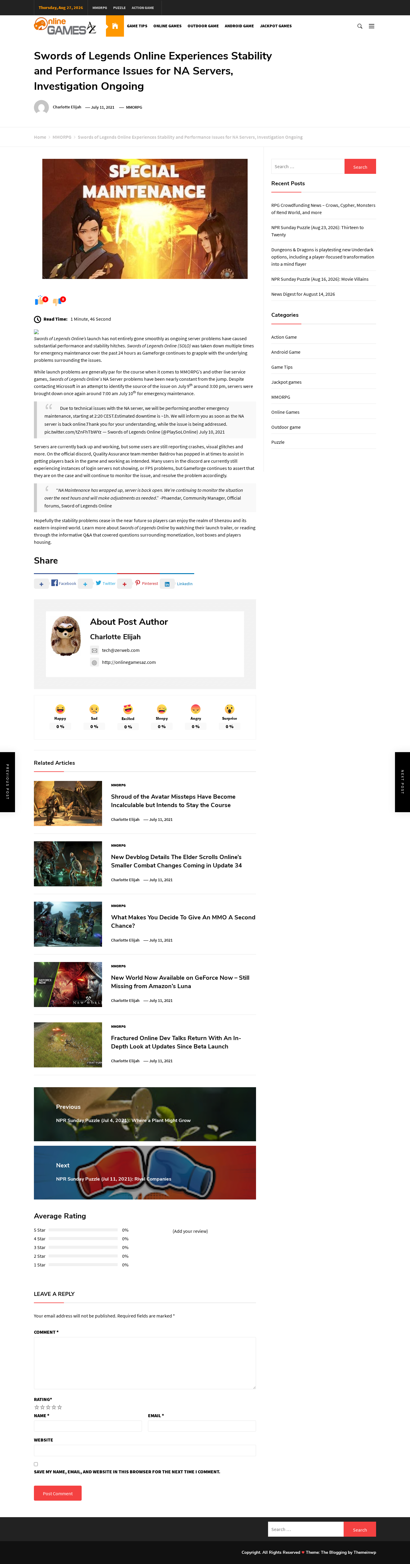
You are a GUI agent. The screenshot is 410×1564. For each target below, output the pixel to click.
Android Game (239, 26)
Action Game (143, 7)
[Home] (115, 26)
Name (42, 1415)
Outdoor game (203, 26)
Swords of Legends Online (152, 346)
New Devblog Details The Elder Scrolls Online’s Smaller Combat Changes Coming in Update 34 (176, 861)
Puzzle (119, 7)
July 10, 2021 (212, 432)
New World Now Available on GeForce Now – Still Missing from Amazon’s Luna (180, 982)
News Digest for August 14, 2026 (303, 294)
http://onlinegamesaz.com (129, 662)
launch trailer (219, 528)
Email (156, 1415)
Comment (46, 1332)
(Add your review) (190, 1231)
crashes (196, 446)
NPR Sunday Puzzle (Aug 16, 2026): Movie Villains (320, 279)
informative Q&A (75, 535)
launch (94, 338)
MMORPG (99, 7)
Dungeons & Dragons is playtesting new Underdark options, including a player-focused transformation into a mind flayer (322, 257)
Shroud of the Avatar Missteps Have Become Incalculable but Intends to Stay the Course (173, 801)
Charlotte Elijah (67, 107)
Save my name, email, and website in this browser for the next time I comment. (127, 1472)
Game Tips (137, 26)
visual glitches (220, 446)
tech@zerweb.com (121, 650)
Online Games (167, 26)
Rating (43, 1399)
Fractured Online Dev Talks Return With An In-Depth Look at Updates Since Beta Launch (176, 1042)
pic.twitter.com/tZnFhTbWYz (72, 432)
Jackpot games (276, 26)
